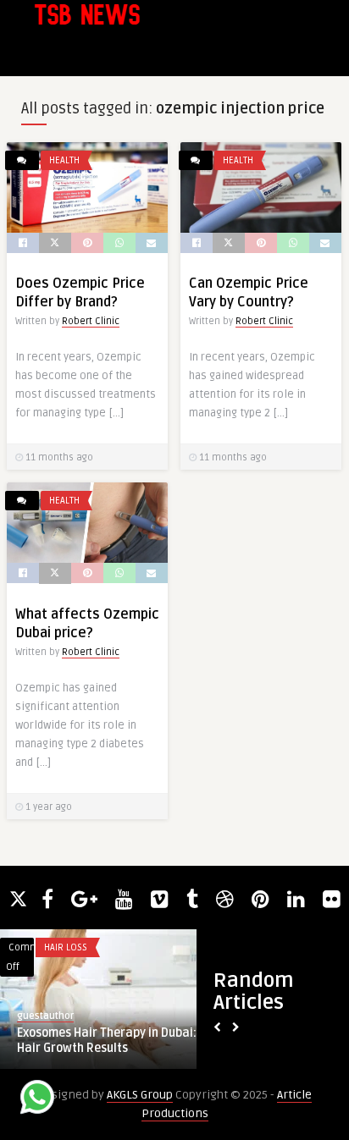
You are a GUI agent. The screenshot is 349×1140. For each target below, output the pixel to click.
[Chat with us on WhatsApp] (37, 1100)
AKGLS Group (140, 1095)
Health (64, 160)
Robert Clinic (90, 321)
